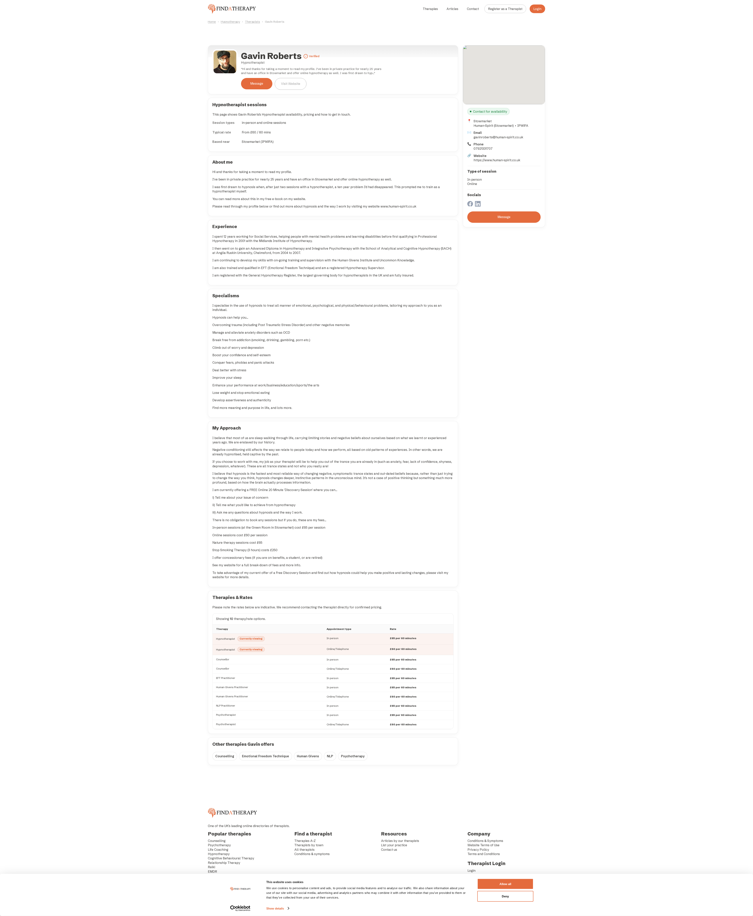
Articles (452, 9)
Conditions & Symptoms (485, 841)
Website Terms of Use (483, 845)
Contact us (389, 850)
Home (212, 22)
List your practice (394, 845)
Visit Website (290, 84)
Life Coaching (218, 850)
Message (256, 83)
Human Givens (308, 756)
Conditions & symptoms (312, 854)
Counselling (224, 756)
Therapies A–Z (305, 841)
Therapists (252, 22)
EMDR (212, 871)
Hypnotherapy (230, 22)
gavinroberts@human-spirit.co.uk (498, 137)
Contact (473, 9)
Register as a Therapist (505, 9)
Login (537, 9)
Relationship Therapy (224, 863)
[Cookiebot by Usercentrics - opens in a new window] (240, 908)
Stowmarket (483, 121)
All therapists (304, 850)
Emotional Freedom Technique (265, 756)
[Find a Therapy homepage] (232, 9)
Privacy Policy (478, 850)
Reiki (211, 867)
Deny (505, 896)
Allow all (505, 884)
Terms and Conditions (483, 854)
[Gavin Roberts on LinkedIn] (478, 204)
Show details (275, 908)
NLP (330, 756)
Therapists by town (308, 845)
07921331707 (483, 148)
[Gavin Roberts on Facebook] (470, 204)
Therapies (430, 9)
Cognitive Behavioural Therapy (231, 858)
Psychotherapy (353, 756)
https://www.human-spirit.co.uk (497, 160)
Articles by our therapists (400, 841)
